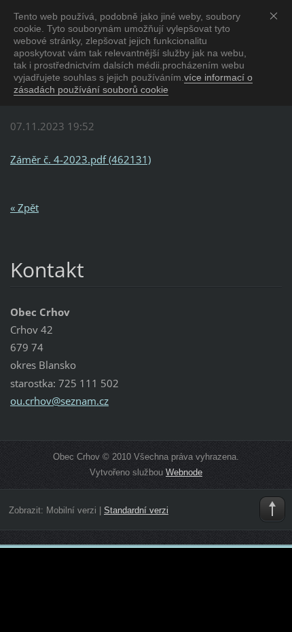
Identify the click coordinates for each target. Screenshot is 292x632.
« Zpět (24, 207)
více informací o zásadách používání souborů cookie (133, 83)
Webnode (184, 472)
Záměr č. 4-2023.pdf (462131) (80, 159)
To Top (272, 509)
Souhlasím (276, 15)
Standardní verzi (136, 510)
